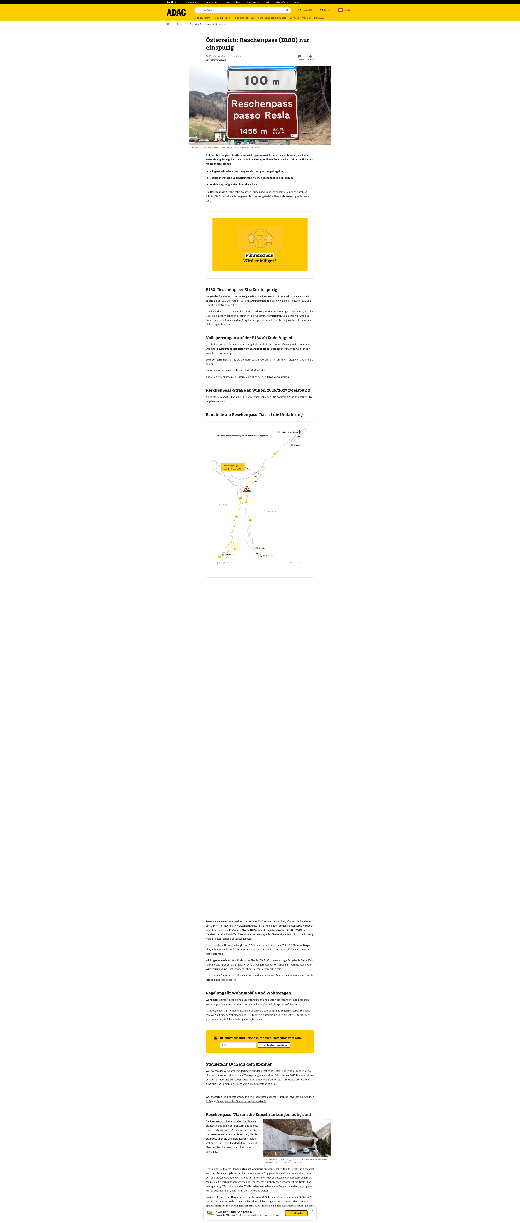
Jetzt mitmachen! (296, 1213)
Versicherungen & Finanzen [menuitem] (272, 17)
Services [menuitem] (294, 17)
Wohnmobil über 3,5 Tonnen (244, 1015)
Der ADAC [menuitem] (319, 17)
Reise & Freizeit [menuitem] (222, 17)
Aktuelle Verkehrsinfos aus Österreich (227, 377)
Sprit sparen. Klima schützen (277, 2)
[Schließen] (312, 1211)
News (179, 24)
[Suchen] (287, 10)
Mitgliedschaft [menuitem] (202, 17)
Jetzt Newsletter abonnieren (274, 1045)
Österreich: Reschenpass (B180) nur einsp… (208, 24)
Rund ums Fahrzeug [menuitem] (244, 17)
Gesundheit (298, 2)
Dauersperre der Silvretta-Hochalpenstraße (241, 1101)
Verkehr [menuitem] (306, 17)
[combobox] (242, 10)
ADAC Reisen (212, 2)
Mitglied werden (194, 2)
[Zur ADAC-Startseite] (176, 12)
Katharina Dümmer (218, 60)
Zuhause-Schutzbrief (232, 2)
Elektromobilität (252, 2)
